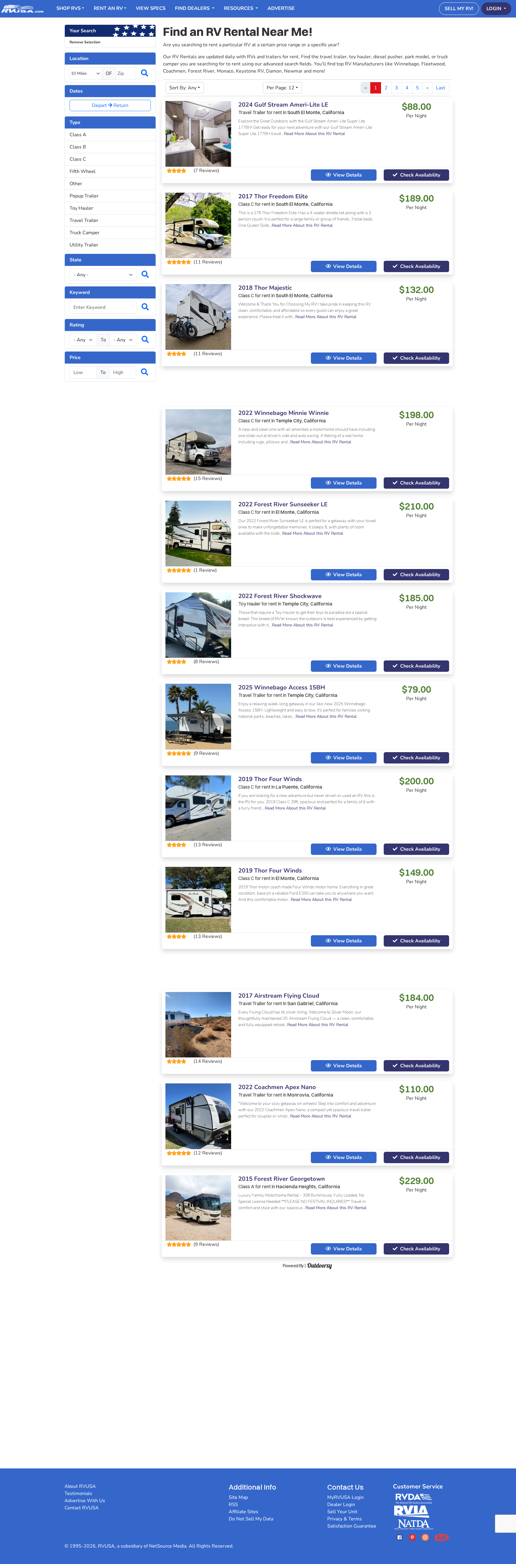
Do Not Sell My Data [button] (251, 1519)
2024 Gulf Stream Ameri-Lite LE (283, 105)
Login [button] (494, 8)
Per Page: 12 (280, 88)
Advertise (281, 8)
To (103, 340)
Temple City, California (301, 421)
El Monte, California (297, 512)
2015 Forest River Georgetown (281, 1179)
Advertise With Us (84, 1500)
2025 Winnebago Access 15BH (281, 687)
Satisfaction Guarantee (351, 1526)
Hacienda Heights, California (308, 1186)
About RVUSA (80, 1486)
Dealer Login (341, 1504)
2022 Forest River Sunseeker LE (283, 504)
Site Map (238, 1497)
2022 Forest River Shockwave (280, 596)
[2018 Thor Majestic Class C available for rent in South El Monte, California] (198, 316)
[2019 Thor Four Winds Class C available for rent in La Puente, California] (198, 807)
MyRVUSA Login (345, 1497)
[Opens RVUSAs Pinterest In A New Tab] (412, 1537)
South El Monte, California (315, 112)
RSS (233, 1504)
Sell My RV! (459, 8)
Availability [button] (420, 175)
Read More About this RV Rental (314, 134)
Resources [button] (239, 8)
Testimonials (78, 1493)
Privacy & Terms (344, 1519)
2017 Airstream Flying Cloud (278, 996)
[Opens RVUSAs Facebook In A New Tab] (399, 1537)
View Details (347, 175)
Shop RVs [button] (68, 8)
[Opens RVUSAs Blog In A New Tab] (441, 1537)
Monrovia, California (310, 1095)
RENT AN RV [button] (108, 8)
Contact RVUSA (81, 1508)
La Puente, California (299, 787)
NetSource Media (167, 1546)
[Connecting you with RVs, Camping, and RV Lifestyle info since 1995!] (22, 8)
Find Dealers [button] (193, 8)
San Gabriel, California (312, 1003)
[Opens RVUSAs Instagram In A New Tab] (425, 1537)
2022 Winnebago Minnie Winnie (283, 413)
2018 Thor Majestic (265, 288)
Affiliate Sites (243, 1511)
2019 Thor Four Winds (270, 779)
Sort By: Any (182, 88)
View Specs (150, 8)
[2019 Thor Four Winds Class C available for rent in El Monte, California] (198, 899)
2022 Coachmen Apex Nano (277, 1087)
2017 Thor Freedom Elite (273, 196)
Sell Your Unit (342, 1511)
